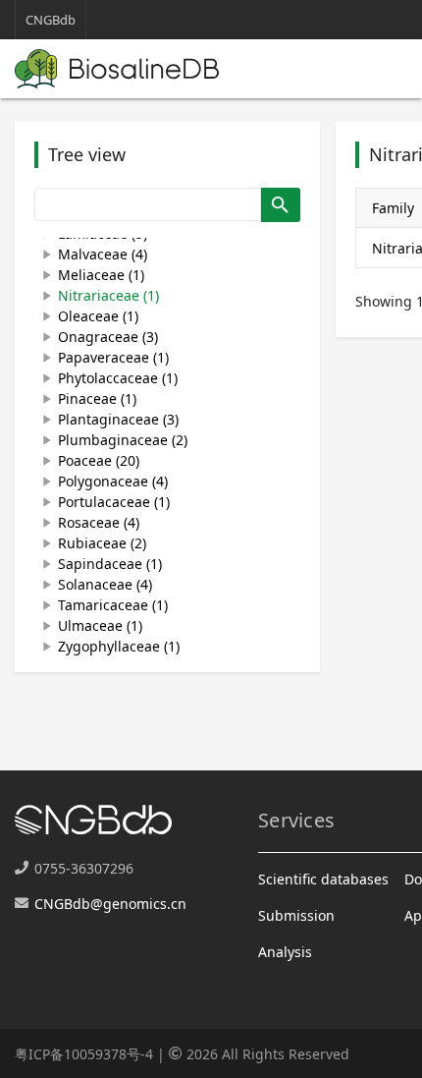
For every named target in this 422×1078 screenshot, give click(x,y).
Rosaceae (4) (98, 522)
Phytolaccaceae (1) (118, 378)
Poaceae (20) (98, 460)
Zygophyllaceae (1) (119, 646)
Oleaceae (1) (98, 316)
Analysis (285, 951)
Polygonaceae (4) (113, 481)
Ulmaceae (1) (100, 625)
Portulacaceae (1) (114, 501)
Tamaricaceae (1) (113, 605)
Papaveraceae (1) (113, 357)
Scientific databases (323, 879)
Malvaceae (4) (102, 254)
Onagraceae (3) (108, 336)
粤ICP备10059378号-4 (84, 1054)
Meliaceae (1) (101, 274)
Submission (296, 915)
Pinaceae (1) (97, 398)
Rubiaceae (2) (102, 543)
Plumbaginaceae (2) (122, 439)
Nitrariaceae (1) (108, 295)
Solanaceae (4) (105, 584)
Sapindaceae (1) (110, 563)
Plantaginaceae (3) (118, 419)
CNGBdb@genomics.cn (110, 903)
